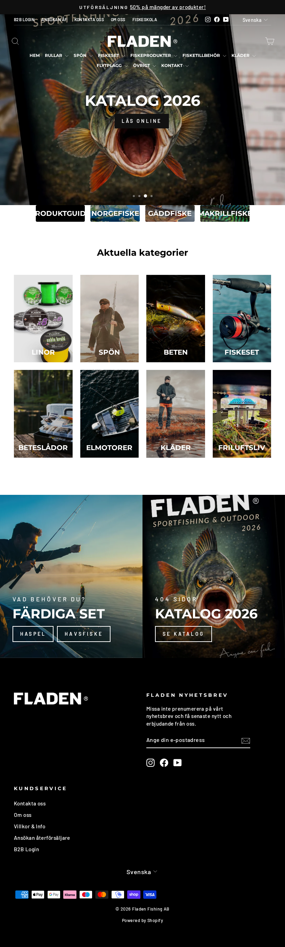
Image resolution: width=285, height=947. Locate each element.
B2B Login (26, 849)
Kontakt (172, 65)
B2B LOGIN (24, 19)
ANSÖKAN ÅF (54, 19)
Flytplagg (110, 65)
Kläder (241, 55)
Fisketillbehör (201, 55)
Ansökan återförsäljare (42, 838)
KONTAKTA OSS (89, 19)
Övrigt (142, 65)
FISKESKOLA (144, 19)
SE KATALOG (183, 634)
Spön (81, 55)
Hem (35, 55)
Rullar (54, 55)
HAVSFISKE (84, 634)
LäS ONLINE (142, 121)
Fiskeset (109, 55)
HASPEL (33, 634)
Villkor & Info (29, 826)
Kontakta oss (30, 803)
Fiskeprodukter (151, 55)
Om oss (23, 815)
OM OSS (118, 19)
